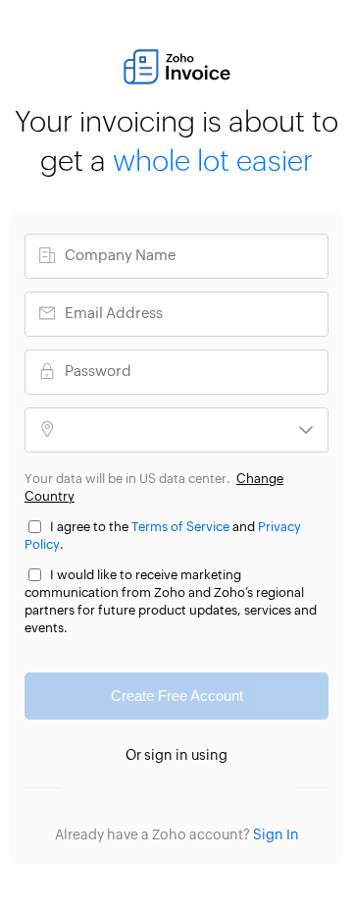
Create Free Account (177, 695)
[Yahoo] (275, 790)
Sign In (276, 835)
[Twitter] (157, 790)
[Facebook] (118, 790)
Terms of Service (180, 527)
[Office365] (196, 790)
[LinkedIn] (236, 790)
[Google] (79, 790)
